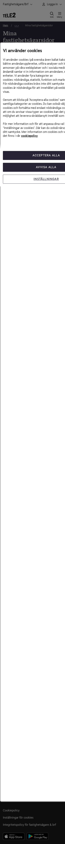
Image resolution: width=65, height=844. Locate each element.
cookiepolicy (29, 136)
